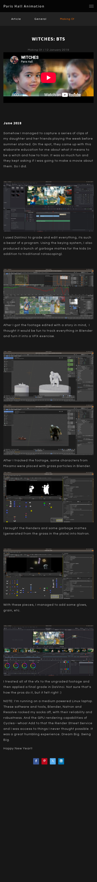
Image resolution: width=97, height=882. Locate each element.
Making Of (67, 19)
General (40, 19)
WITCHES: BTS (48, 39)
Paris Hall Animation (23, 6)
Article (16, 19)
